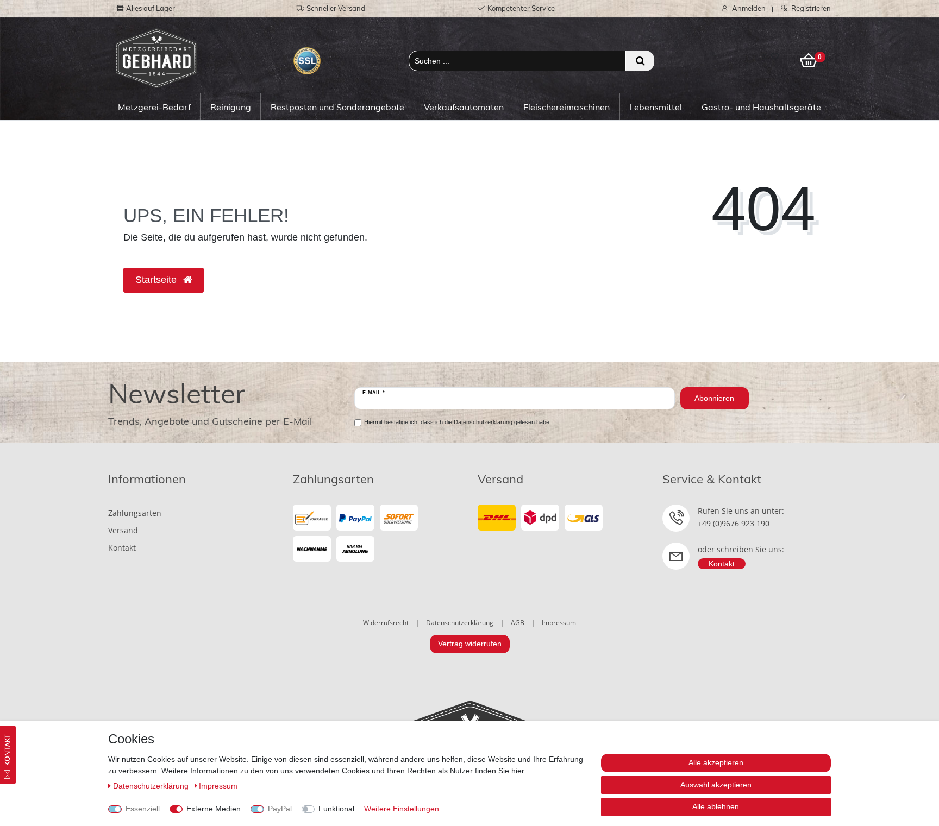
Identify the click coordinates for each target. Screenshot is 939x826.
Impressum (559, 622)
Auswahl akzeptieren (716, 784)
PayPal (280, 808)
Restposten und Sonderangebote (337, 107)
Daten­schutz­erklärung (152, 785)
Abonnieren (714, 398)
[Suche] (640, 61)
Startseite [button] (157, 279)
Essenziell (143, 808)
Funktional (336, 808)
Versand (123, 530)
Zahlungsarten (134, 513)
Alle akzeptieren (715, 762)
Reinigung (230, 107)
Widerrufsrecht (386, 622)
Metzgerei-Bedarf (154, 107)
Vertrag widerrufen (470, 643)
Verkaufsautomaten (464, 107)
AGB (517, 622)
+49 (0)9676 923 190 (733, 523)
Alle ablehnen (715, 806)
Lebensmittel (655, 107)
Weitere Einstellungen (401, 808)
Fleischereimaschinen (566, 107)
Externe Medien (213, 808)
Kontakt (122, 548)
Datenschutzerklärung (459, 622)
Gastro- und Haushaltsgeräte (761, 107)
